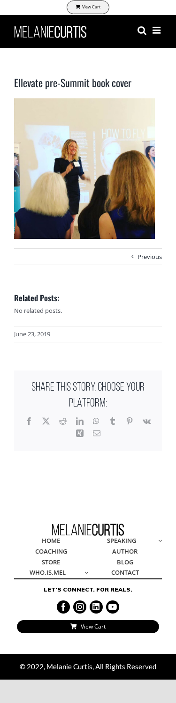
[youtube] (112, 607)
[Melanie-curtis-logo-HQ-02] (88, 526)
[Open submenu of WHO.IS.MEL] (84, 573)
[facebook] (63, 607)
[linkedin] (96, 607)
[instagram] (79, 607)
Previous (150, 256)
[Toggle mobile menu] (157, 30)
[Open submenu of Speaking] (158, 541)
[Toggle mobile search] (142, 30)
